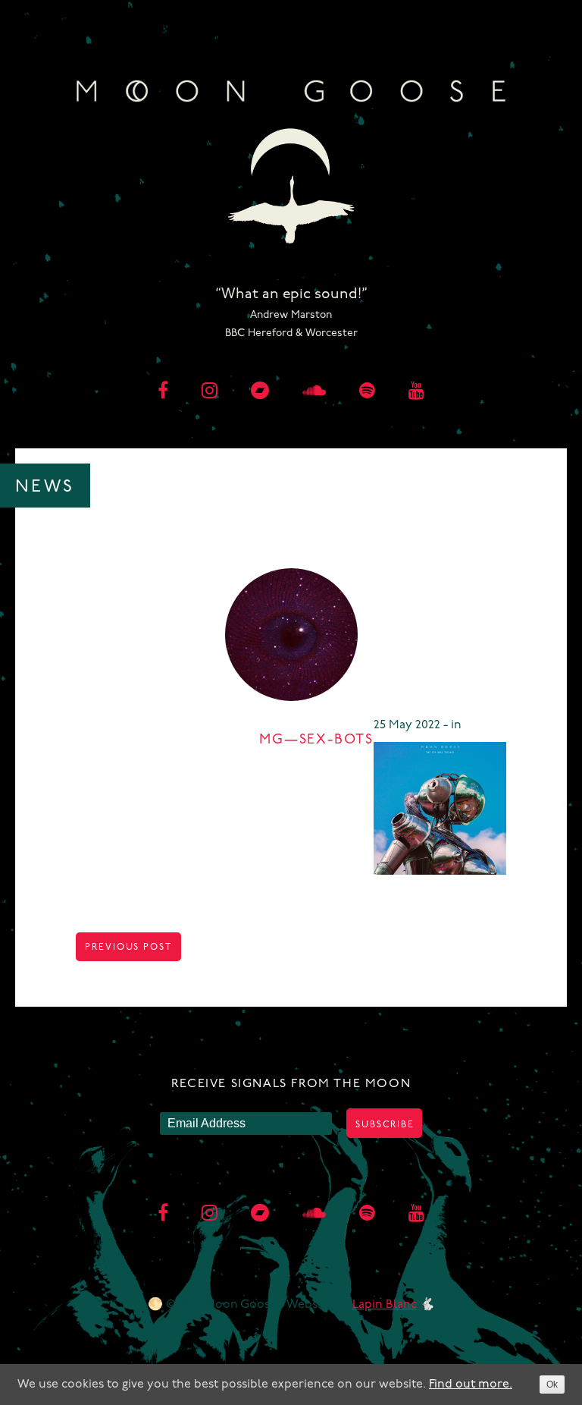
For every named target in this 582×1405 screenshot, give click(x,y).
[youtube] (416, 392)
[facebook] (163, 392)
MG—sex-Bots (316, 740)
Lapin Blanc (384, 1305)
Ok (552, 1384)
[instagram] (209, 392)
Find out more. (470, 1384)
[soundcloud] (314, 392)
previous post (128, 947)
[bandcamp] (260, 392)
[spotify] (367, 392)
